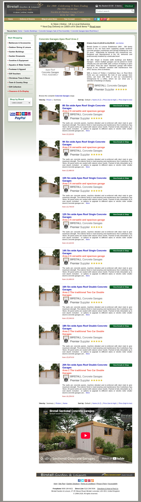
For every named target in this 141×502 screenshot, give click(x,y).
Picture (49, 100)
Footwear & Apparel (17, 69)
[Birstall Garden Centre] (24, 8)
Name (65, 403)
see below (120, 43)
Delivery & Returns (27, 19)
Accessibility (112, 484)
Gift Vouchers (15, 74)
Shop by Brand (17, 99)
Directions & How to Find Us (107, 489)
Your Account (69, 19)
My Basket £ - (110, 6)
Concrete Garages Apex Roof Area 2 (84, 31)
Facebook (95, 19)
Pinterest (101, 19)
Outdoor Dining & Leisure (20, 47)
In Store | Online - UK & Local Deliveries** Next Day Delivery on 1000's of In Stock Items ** (70, 25)
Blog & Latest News (49, 19)
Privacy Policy (102, 484)
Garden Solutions (73, 484)
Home (10, 19)
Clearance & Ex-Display (19, 91)
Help (55, 484)
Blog (108, 19)
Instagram (105, 19)
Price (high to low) (125, 100)
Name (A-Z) (96, 100)
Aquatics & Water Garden (19, 65)
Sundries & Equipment (18, 60)
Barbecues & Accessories (20, 43)
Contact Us (86, 19)
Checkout (129, 6)
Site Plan (62, 484)
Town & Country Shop (18, 82)
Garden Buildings (30, 31)
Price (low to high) (110, 100)
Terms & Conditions (88, 484)
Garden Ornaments (17, 56)
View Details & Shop (121, 106)
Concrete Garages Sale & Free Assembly (54, 31)
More (88, 131)
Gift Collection (15, 87)
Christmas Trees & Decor (19, 78)
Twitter (98, 19)
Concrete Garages (62, 96)
